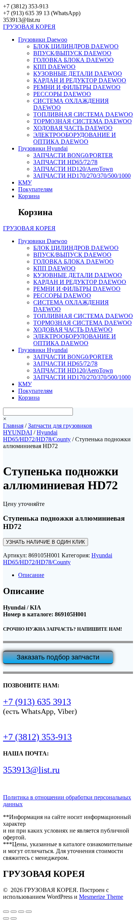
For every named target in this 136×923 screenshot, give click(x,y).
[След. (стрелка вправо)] (14, 918)
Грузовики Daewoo (42, 39)
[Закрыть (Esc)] (29, 912)
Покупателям (35, 189)
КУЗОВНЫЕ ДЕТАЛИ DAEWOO (77, 73)
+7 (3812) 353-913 (37, 737)
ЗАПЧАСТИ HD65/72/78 (65, 162)
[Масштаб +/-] (6, 912)
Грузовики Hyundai (43, 148)
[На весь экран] (14, 912)
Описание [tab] (31, 575)
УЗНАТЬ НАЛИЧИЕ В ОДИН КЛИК (45, 542)
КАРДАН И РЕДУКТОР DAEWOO (79, 80)
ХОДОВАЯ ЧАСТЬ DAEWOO (73, 128)
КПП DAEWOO (54, 67)
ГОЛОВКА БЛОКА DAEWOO (73, 60)
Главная (13, 425)
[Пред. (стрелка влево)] (6, 918)
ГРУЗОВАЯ (29, 26)
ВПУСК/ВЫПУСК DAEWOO (72, 53)
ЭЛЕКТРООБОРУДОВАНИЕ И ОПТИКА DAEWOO (74, 138)
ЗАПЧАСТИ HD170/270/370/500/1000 (82, 175)
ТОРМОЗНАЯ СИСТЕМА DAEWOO (82, 121)
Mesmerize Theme (101, 897)
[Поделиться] (21, 912)
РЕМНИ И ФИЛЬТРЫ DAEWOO (77, 87)
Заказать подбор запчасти (58, 657)
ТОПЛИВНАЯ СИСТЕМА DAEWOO (83, 114)
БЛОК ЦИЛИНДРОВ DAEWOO (76, 46)
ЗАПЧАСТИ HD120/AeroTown (73, 169)
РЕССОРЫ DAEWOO (62, 94)
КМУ (25, 182)
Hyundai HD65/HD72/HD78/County (37, 435)
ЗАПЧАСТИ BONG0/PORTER (73, 155)
